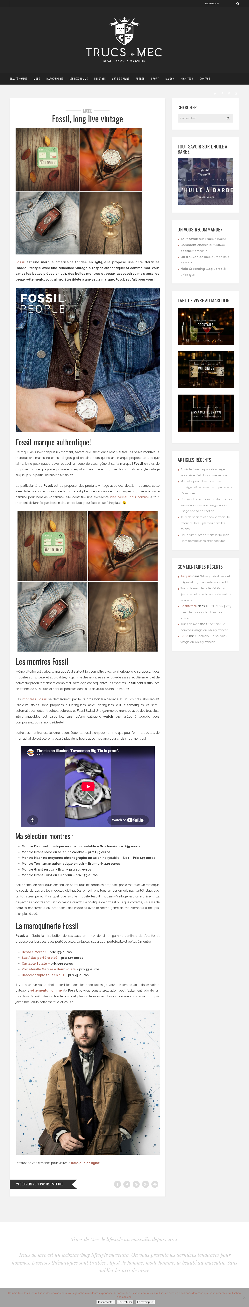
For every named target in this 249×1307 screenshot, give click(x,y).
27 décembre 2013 (27, 1184)
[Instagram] (236, 93)
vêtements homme (46, 990)
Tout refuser (125, 1302)
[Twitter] (215, 93)
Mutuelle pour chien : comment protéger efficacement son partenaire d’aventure (206, 487)
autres (140, 78)
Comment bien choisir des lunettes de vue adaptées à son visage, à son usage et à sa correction (207, 505)
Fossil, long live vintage (87, 118)
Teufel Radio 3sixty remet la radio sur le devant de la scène (206, 594)
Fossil (20, 262)
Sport (155, 78)
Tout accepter (105, 1302)
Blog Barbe (214, 269)
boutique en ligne (84, 1163)
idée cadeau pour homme (129, 497)
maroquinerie (54, 78)
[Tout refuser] (244, 1298)
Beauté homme (18, 78)
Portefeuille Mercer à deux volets (49, 969)
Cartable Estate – (36, 963)
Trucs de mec (190, 588)
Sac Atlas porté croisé (39, 958)
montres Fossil (34, 699)
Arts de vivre (120, 78)
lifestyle (100, 78)
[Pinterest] (229, 93)
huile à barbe (216, 239)
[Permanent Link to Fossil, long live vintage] (79, 253)
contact (205, 78)
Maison (170, 78)
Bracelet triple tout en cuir (43, 975)
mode (37, 78)
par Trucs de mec (51, 1184)
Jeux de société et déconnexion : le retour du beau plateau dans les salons (205, 523)
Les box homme (79, 78)
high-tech (187, 78)
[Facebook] (222, 93)
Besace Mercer (34, 952)
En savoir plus (145, 1302)
